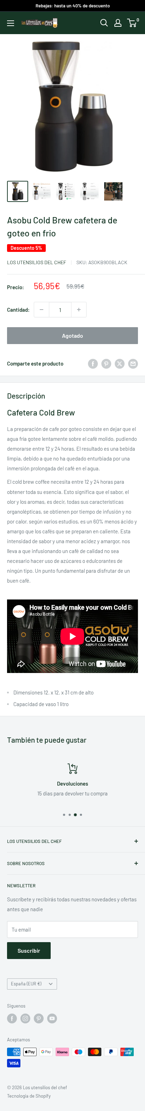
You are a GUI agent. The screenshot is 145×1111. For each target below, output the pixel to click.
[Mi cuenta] (117, 23)
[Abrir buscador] (104, 23)
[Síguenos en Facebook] (12, 1018)
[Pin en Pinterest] (106, 363)
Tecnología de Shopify (29, 1096)
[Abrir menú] (10, 23)
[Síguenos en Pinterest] (39, 1018)
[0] (132, 23)
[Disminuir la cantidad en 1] (41, 309)
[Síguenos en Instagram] (25, 1018)
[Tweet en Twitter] (120, 363)
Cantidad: (18, 309)
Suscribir (29, 950)
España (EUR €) (26, 983)
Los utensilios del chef (36, 262)
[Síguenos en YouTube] (52, 1018)
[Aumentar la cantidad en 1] (78, 309)
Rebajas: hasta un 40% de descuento (73, 5)
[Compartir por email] (133, 363)
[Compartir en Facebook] (93, 363)
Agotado (72, 335)
